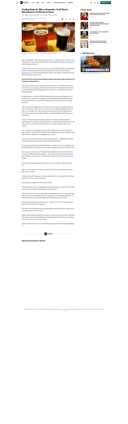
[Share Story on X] (66, 19)
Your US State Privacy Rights (44, 309)
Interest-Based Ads (68, 309)
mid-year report (34, 88)
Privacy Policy (35, 309)
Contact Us (101, 309)
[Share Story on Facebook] (62, 19)
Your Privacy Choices (94, 309)
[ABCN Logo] (24, 2)
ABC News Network (28, 309)
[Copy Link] (73, 19)
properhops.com (26, 73)
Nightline (25, 81)
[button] (17, 2)
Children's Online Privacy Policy (57, 309)
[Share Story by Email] (69, 19)
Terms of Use (87, 309)
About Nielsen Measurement (78, 309)
